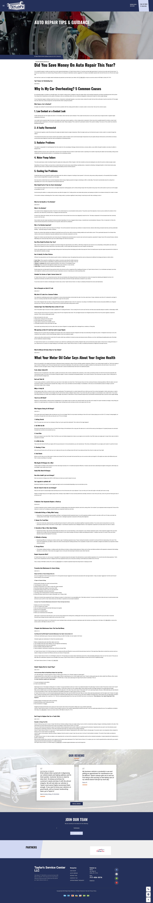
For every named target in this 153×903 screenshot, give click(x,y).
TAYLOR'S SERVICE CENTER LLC (42, 61)
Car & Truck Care (43, 771)
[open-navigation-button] (3, 5)
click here (76, 833)
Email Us (92, 880)
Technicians (76, 828)
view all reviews (76, 803)
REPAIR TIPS (73, 875)
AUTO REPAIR (74, 873)
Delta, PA (52, 771)
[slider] (76, 758)
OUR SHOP (73, 870)
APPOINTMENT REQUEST (77, 880)
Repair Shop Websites (70, 891)
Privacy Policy (93, 891)
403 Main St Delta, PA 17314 (50, 56)
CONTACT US (73, 878)
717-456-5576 (143, 6)
